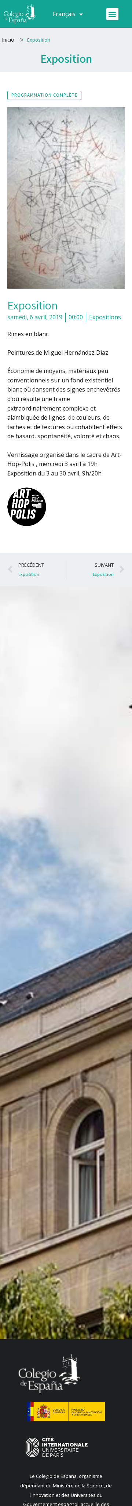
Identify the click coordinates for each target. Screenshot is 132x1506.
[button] (112, 14)
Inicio (8, 39)
